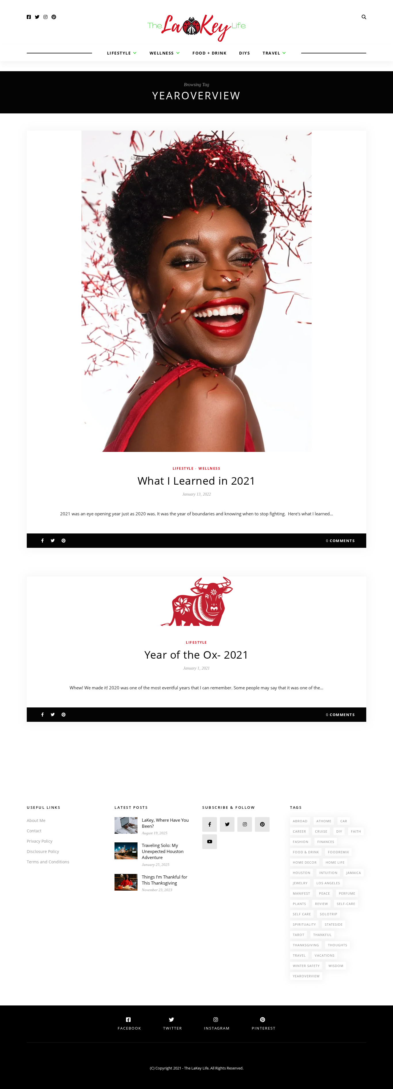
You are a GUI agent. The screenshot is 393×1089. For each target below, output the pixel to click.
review (321, 904)
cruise (321, 831)
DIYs (244, 53)
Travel (271, 53)
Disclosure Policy (43, 851)
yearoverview (306, 976)
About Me (36, 820)
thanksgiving (306, 945)
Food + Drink (209, 53)
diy (339, 831)
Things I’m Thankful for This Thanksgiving (164, 880)
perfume (347, 893)
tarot (298, 935)
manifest (301, 893)
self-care (346, 904)
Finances (325, 842)
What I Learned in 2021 (197, 480)
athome (323, 821)
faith (356, 831)
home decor (305, 862)
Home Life (335, 862)
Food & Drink (306, 852)
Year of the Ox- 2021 (196, 654)
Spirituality (304, 924)
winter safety (306, 966)
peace (324, 893)
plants (299, 904)
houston (301, 873)
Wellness (162, 53)
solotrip (328, 914)
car (343, 821)
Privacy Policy (39, 841)
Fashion (300, 842)
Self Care (302, 914)
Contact (34, 830)
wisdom (336, 966)
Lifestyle (119, 53)
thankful (322, 935)
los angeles (328, 883)
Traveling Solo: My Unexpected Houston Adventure (163, 851)
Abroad (300, 821)
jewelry (300, 883)
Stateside (334, 924)
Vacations (325, 955)
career (299, 831)
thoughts (337, 945)
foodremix (338, 852)
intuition (328, 873)
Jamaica (353, 873)
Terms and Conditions (48, 861)
